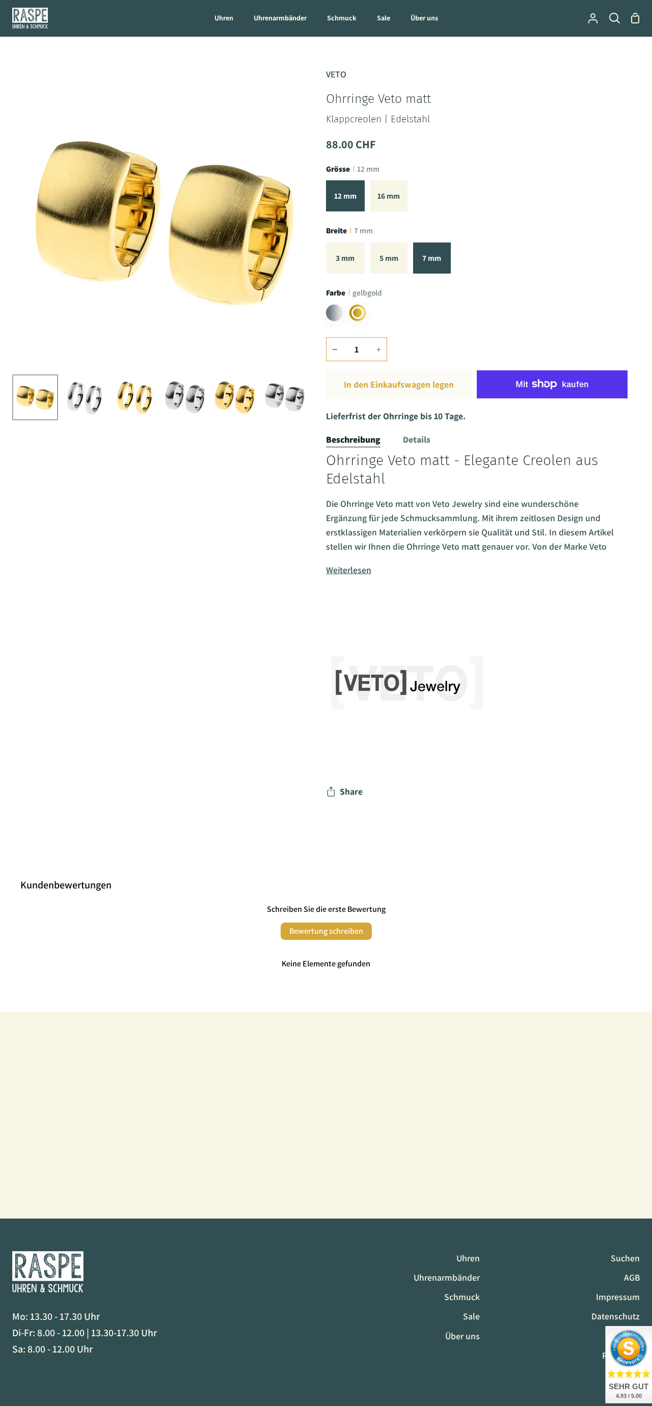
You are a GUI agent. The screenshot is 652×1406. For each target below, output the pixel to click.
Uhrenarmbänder (447, 1277)
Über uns (462, 1336)
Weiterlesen (348, 570)
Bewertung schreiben (326, 931)
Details (416, 439)
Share (351, 791)
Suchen (625, 1258)
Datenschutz (615, 1316)
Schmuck (462, 1297)
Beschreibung (353, 439)
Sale (471, 1316)
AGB (632, 1277)
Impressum (618, 1297)
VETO (336, 74)
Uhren (468, 1258)
